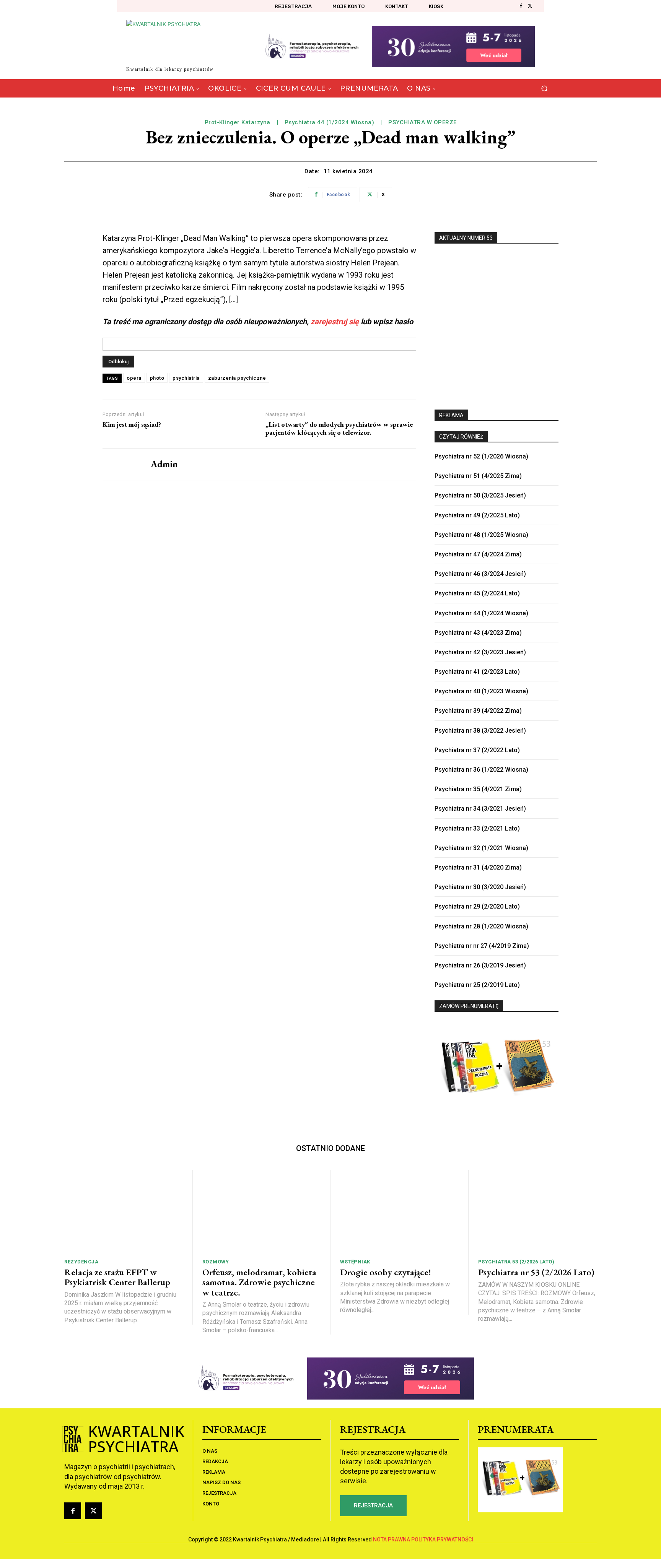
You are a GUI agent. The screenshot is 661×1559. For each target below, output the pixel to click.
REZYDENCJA (81, 1261)
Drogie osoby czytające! (385, 1272)
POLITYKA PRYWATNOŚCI (442, 1539)
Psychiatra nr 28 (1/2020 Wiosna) (481, 926)
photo (157, 378)
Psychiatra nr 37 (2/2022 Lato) (477, 750)
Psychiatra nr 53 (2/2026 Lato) (536, 1272)
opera (134, 378)
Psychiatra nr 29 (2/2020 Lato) (477, 906)
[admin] (121, 464)
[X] (530, 6)
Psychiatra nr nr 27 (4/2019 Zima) (482, 945)
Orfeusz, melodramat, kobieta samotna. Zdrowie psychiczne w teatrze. (259, 1282)
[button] (544, 89)
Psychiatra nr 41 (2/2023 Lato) (477, 671)
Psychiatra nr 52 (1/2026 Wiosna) (481, 456)
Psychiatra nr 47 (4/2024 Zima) (478, 554)
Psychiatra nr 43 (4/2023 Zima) (478, 632)
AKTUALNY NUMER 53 (466, 238)
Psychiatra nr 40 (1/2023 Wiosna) (481, 691)
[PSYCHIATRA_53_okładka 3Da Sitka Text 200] (496, 322)
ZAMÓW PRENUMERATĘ (468, 1006)
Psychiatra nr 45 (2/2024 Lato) (477, 593)
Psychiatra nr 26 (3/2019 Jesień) (480, 965)
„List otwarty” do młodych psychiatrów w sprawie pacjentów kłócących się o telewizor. (339, 428)
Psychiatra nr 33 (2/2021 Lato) (477, 828)
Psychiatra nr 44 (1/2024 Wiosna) (481, 613)
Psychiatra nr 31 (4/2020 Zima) (478, 867)
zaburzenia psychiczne (237, 378)
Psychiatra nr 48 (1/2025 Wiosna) (481, 534)
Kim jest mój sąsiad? (132, 424)
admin (164, 464)
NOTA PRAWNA (391, 1539)
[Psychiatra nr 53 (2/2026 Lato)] (537, 1211)
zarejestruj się (335, 321)
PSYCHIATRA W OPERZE (422, 122)
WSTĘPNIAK (355, 1261)
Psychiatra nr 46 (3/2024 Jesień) (480, 573)
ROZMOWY (215, 1261)
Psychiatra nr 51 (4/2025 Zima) (478, 476)
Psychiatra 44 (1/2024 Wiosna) (329, 122)
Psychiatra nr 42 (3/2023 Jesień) (480, 652)
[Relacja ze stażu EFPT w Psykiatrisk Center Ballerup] (123, 1211)
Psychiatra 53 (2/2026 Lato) (516, 1261)
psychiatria (186, 378)
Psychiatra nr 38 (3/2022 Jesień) (480, 730)
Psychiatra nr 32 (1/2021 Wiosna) (481, 848)
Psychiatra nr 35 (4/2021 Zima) (478, 789)
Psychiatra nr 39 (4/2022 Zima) (478, 710)
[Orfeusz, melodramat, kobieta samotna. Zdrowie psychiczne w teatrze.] (261, 1211)
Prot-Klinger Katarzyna (237, 122)
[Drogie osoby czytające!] (399, 1211)
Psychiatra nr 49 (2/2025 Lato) (477, 515)
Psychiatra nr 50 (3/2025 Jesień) (480, 495)
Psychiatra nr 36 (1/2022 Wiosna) (481, 769)
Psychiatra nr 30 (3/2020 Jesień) (480, 887)
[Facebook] (521, 6)
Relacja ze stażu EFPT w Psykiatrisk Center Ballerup (117, 1277)
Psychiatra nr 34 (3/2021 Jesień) (480, 808)
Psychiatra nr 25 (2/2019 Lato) (477, 984)
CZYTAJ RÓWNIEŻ (461, 437)
